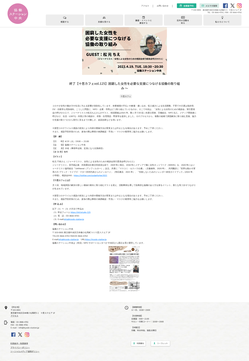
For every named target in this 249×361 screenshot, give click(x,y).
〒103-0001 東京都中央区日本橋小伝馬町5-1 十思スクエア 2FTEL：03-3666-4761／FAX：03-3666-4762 (216, 11)
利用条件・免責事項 (19, 343)
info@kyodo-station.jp (74, 219)
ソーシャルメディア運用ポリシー (24, 351)
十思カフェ (126, 96)
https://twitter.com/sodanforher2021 (90, 175)
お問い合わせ (162, 6)
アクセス (145, 6)
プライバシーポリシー (20, 347)
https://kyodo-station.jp (96, 239)
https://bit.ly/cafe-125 (81, 212)
